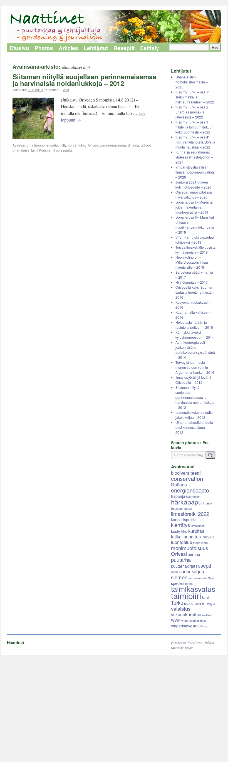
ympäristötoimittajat (194, 620)
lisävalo (208, 537)
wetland (207, 615)
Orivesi (93, 145)
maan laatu (200, 543)
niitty (63, 145)
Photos (44, 48)
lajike (176, 536)
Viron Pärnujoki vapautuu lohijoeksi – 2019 (194, 239)
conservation (187, 478)
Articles (68, 48)
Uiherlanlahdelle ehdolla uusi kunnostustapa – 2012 (194, 427)
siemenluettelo (197, 578)
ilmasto (207, 503)
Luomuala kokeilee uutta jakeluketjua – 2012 (194, 415)
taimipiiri (186, 595)
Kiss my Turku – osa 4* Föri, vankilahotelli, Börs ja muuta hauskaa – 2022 (195, 142)
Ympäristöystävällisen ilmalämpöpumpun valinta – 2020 (195, 172)
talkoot (146, 145)
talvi (205, 597)
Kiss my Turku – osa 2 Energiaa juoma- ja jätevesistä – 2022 (191, 112)
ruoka (175, 572)
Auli (66, 89)
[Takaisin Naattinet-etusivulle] (114, 26)
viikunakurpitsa (186, 614)
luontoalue (181, 542)
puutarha (181, 559)
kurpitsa (196, 531)
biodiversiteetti (186, 472)
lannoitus (191, 536)
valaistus (180, 608)
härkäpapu (186, 501)
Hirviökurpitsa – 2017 (191, 282)
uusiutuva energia (199, 603)
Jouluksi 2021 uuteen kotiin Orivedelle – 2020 (193, 184)
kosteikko (179, 531)
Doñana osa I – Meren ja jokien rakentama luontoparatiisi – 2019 (194, 207)
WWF (175, 620)
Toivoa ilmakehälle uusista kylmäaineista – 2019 (195, 249)
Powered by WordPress (186, 642)
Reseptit (124, 48)
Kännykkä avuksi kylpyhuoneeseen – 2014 (194, 335)
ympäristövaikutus (187, 626)
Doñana (179, 484)
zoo (206, 626)
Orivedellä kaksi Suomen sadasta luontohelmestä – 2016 (194, 292)
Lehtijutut (96, 48)
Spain (211, 578)
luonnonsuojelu (46, 145)
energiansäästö (190, 490)
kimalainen (198, 526)
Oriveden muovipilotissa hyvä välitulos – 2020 (193, 194)
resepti (203, 565)
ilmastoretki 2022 (190, 513)
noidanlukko (77, 145)
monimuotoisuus (189, 547)
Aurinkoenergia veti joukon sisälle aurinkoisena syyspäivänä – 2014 (195, 350)
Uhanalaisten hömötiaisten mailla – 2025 (191, 82)
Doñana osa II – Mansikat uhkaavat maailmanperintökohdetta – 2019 (194, 224)
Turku (177, 602)
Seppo (189, 647)
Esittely (149, 48)
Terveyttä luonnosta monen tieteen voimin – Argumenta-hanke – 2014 (194, 367)
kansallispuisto (184, 519)
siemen (179, 577)
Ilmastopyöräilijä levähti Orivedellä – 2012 (193, 380)
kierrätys (180, 524)
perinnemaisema (113, 145)
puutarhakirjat (183, 566)
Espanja (178, 496)
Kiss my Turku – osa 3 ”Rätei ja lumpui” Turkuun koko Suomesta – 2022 (194, 127)
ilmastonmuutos (181, 508)
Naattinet (15, 642)
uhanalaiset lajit (24, 150)
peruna (194, 554)
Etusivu (19, 48)
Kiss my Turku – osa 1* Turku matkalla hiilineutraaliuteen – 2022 (194, 97)
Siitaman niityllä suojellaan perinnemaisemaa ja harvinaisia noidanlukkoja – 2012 (84, 80)
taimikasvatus (193, 588)
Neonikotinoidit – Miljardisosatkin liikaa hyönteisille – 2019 (191, 262)
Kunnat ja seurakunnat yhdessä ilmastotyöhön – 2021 (194, 157)
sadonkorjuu (191, 571)
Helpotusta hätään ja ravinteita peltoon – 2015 (194, 325)
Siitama (133, 145)
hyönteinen (193, 496)
